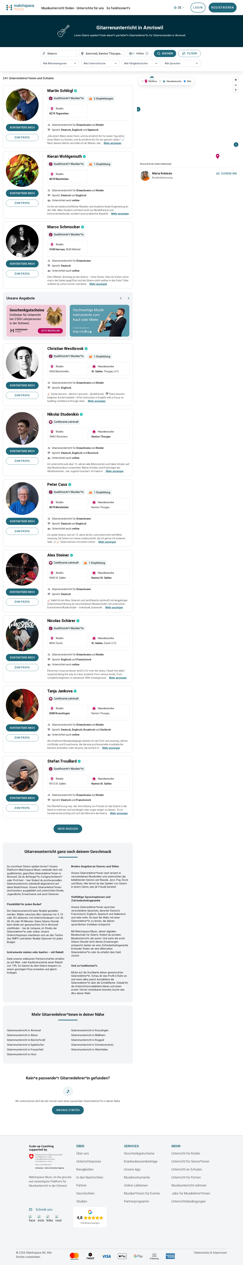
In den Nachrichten (89, 1177)
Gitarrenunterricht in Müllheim (88, 1035)
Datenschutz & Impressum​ (210, 1252)
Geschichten (85, 1193)
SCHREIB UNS (229, 173)
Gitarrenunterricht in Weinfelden (89, 1049)
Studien (81, 1201)
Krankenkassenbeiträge (140, 1161)
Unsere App (132, 1169)
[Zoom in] (235, 79)
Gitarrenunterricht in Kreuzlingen (90, 1030)
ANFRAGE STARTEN (68, 1110)
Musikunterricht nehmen (188, 1185)
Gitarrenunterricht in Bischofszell (26, 1040)
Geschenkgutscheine (139, 1153)
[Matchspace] (20, 7)
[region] (188, 117)
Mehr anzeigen (68, 828)
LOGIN (198, 7)
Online (140, 53)
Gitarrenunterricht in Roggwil (87, 1040)
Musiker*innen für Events (142, 1193)
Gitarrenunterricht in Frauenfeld (25, 1049)
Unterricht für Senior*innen (190, 1161)
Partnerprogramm (136, 1201)
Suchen (167, 53)
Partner (81, 1185)
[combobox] (59, 53)
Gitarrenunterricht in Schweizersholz (92, 1044)
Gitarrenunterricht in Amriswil (24, 1030)
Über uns (82, 1153)
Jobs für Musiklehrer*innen (190, 1193)
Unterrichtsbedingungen (188, 1201)
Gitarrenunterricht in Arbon (22, 1035)
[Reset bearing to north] (235, 90)
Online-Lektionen (136, 1185)
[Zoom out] (235, 85)
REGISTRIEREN (222, 7)
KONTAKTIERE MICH (22, 127)
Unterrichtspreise (88, 1161)
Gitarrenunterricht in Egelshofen (25, 1044)
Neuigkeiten (84, 1169)
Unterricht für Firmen (186, 1177)
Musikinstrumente (137, 1177)
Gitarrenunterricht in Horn (21, 1054)
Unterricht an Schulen (186, 1169)
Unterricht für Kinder (185, 1153)
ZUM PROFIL (22, 137)
